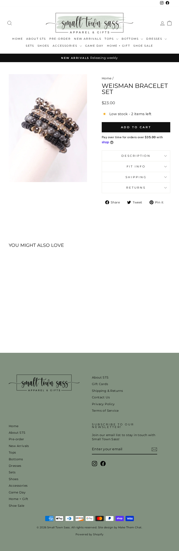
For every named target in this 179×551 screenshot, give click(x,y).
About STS (36, 38)
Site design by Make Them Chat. (119, 527)
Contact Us (101, 397)
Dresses (154, 38)
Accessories (66, 45)
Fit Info (136, 166)
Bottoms (131, 38)
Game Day (94, 45)
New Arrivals (87, 38)
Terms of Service (105, 410)
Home (17, 38)
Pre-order (60, 38)
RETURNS (136, 187)
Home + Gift (118, 45)
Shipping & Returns (107, 390)
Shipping (136, 177)
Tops (110, 38)
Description (136, 155)
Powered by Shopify (89, 534)
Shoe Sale (143, 45)
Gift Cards (100, 384)
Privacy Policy (103, 404)
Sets (30, 45)
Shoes (43, 45)
